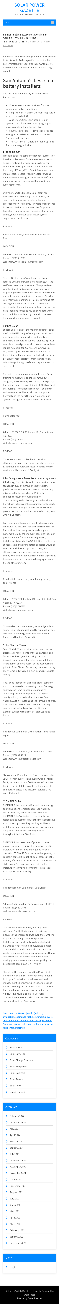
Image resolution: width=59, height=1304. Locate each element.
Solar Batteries (17, 1053)
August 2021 (16, 1192)
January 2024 (16, 1147)
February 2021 (17, 1230)
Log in (13, 1267)
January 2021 (16, 1236)
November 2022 (18, 1166)
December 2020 (18, 1243)
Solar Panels (16, 1079)
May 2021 (14, 1211)
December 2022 (18, 1160)
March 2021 (16, 1224)
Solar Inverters (17, 1073)
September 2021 (18, 1186)
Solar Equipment (18, 1066)
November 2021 (18, 1173)
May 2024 (15, 1128)
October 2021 (17, 1179)
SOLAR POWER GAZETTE (29, 7)
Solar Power (16, 1085)
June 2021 (15, 1205)
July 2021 (14, 1198)
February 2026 (17, 1116)
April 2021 (15, 1217)
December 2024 (18, 1122)
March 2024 (16, 1141)
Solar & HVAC (16, 1047)
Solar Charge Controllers (23, 1060)
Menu (7, 22)
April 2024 (15, 1135)
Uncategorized (17, 1092)
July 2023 (15, 1154)
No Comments (34, 41)
